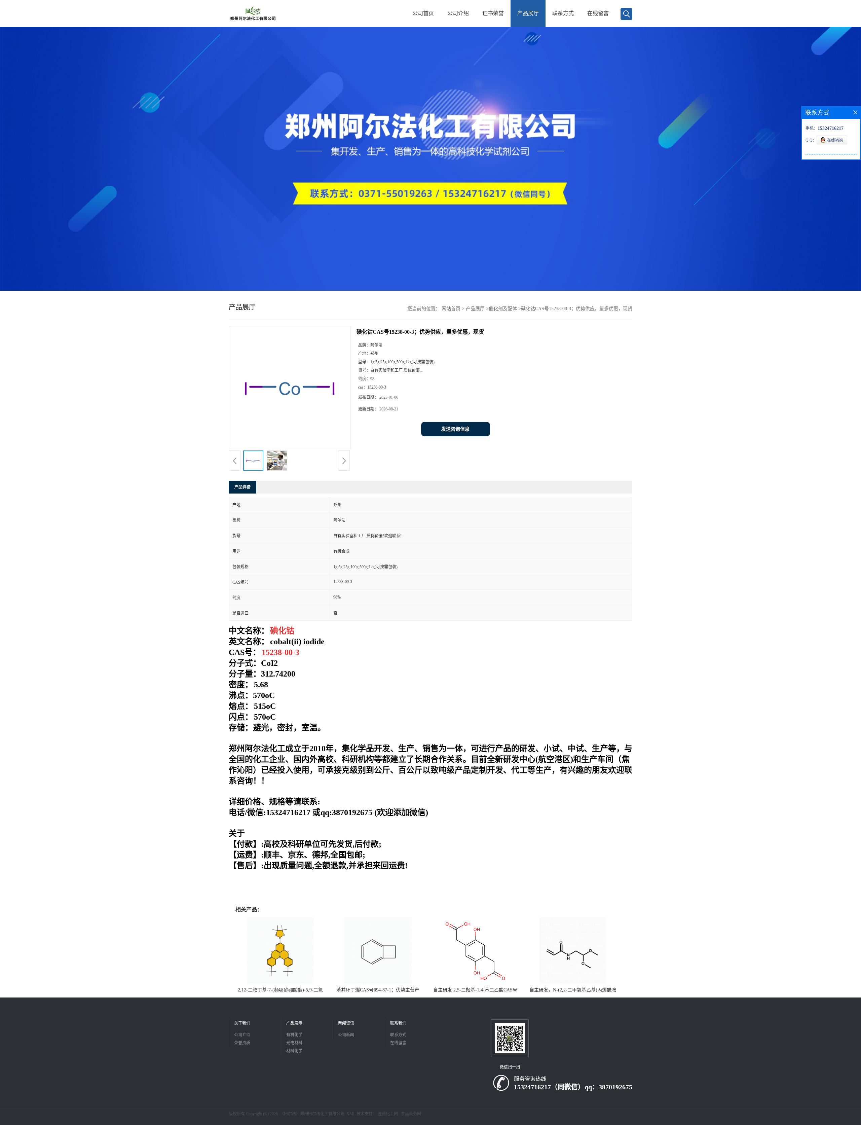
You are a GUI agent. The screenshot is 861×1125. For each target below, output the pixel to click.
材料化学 (294, 1051)
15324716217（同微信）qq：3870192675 (573, 1087)
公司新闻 (346, 1034)
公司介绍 (458, 13)
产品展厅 (528, 13)
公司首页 (423, 13)
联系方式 (563, 13)
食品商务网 (411, 1114)
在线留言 (598, 13)
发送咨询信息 (455, 429)
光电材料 (294, 1043)
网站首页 (451, 308)
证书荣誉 (493, 13)
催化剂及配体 (503, 308)
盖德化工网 (388, 1114)
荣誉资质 (242, 1043)
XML (350, 1114)
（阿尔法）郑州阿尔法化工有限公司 (312, 1114)
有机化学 (294, 1034)
